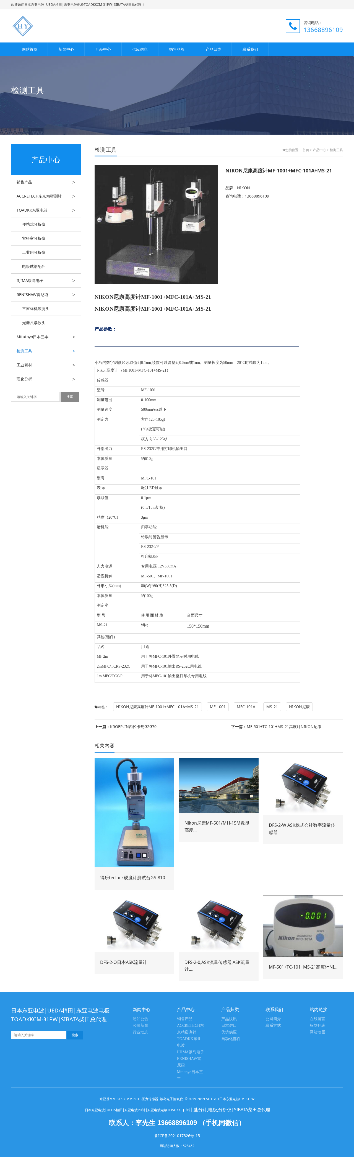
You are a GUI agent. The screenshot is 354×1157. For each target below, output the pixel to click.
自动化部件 (231, 1039)
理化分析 (46, 379)
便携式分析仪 (33, 224)
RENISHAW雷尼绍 (46, 295)
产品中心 (103, 49)
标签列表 (317, 1025)
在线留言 (317, 1019)
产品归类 (213, 49)
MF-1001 (218, 706)
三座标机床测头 (35, 308)
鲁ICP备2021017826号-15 (177, 1135)
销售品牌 (176, 49)
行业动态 (140, 1032)
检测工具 (46, 351)
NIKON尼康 (299, 706)
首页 (306, 150)
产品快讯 (229, 1019)
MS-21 (272, 706)
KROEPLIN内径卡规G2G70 (126, 726)
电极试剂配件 (33, 266)
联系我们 (250, 49)
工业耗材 (46, 365)
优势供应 (229, 1032)
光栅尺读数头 (33, 322)
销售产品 (46, 182)
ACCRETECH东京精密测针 (46, 196)
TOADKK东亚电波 (46, 210)
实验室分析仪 (33, 238)
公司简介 (273, 1019)
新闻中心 (66, 49)
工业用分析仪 (33, 252)
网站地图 (317, 1032)
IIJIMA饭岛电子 (46, 281)
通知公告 (140, 1019)
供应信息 (140, 49)
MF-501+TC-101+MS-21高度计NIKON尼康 (276, 726)
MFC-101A (246, 706)
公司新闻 (140, 1025)
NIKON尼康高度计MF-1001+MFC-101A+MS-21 (157, 706)
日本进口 (229, 1025)
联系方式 (273, 1025)
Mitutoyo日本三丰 (46, 337)
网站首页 (29, 49)
